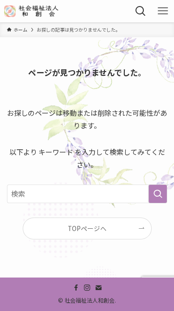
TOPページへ (87, 228)
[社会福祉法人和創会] (32, 11)
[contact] (98, 288)
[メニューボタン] (163, 11)
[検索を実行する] (157, 194)
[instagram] (87, 288)
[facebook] (76, 288)
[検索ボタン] (140, 11)
